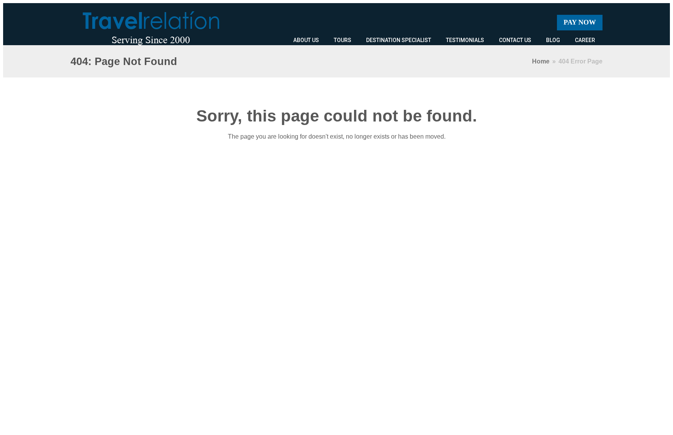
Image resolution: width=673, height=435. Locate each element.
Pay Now (580, 22)
